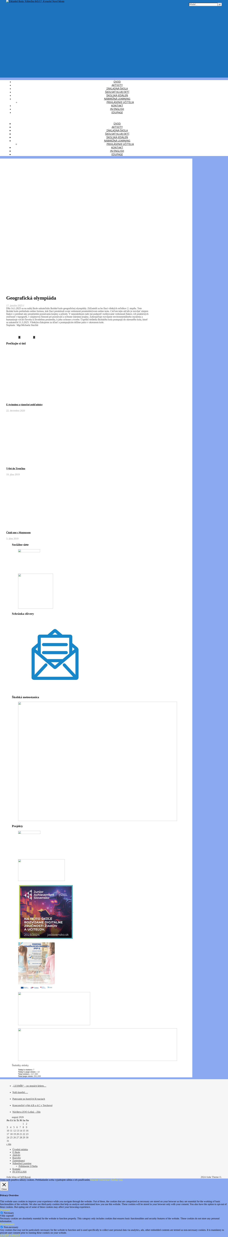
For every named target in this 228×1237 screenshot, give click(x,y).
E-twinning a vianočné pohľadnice (24, 404)
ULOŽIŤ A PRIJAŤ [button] (10, 1235)
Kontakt (117, 105)
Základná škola (117, 88)
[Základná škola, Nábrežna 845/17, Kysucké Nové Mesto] (35, 1)
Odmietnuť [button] (104, 1180)
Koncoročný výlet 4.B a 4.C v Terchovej (32, 1105)
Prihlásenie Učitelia (28, 1166)
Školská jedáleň (117, 95)
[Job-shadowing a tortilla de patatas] (28, 337)
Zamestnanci (18, 1160)
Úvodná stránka (20, 1149)
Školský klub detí (117, 92)
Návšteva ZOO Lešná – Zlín (26, 1112)
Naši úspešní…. (20, 1092)
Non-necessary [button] (7, 1224)
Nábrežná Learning (117, 99)
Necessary (9, 1213)
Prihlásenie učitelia (120, 102)
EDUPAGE (117, 112)
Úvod (117, 81)
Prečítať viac (117, 1180)
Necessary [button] (5, 1209)
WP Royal (25, 1177)
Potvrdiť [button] (94, 1180)
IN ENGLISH (117, 109)
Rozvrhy (16, 1157)
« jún (8, 1144)
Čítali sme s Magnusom (18, 532)
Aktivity (117, 85)
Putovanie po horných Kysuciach (28, 1099)
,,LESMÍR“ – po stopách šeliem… (29, 1085)
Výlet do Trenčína (15, 468)
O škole (16, 1152)
